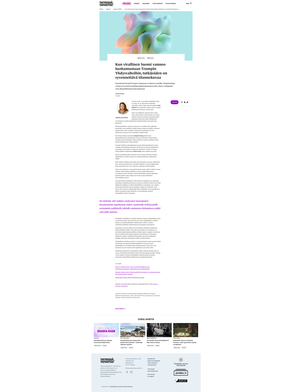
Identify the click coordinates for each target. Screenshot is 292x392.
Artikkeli (131, 347)
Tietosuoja (151, 369)
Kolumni (104, 345)
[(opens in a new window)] (128, 372)
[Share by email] (184, 102)
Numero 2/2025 (118, 9)
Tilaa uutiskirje (171, 3)
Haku (187, 3)
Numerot (136, 3)
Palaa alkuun (119, 309)
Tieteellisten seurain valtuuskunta (121, 386)
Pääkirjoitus (150, 58)
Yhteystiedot (152, 365)
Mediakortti (151, 359)
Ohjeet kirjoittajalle (154, 361)
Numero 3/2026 (98, 345)
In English (151, 376)
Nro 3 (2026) (126, 3)
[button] (187, 102)
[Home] (106, 3)
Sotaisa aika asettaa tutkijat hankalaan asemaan (129, 277)
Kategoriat (146, 3)
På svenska (151, 374)
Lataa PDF (174, 102)
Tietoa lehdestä (158, 3)
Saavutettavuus (153, 371)
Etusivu (101, 9)
